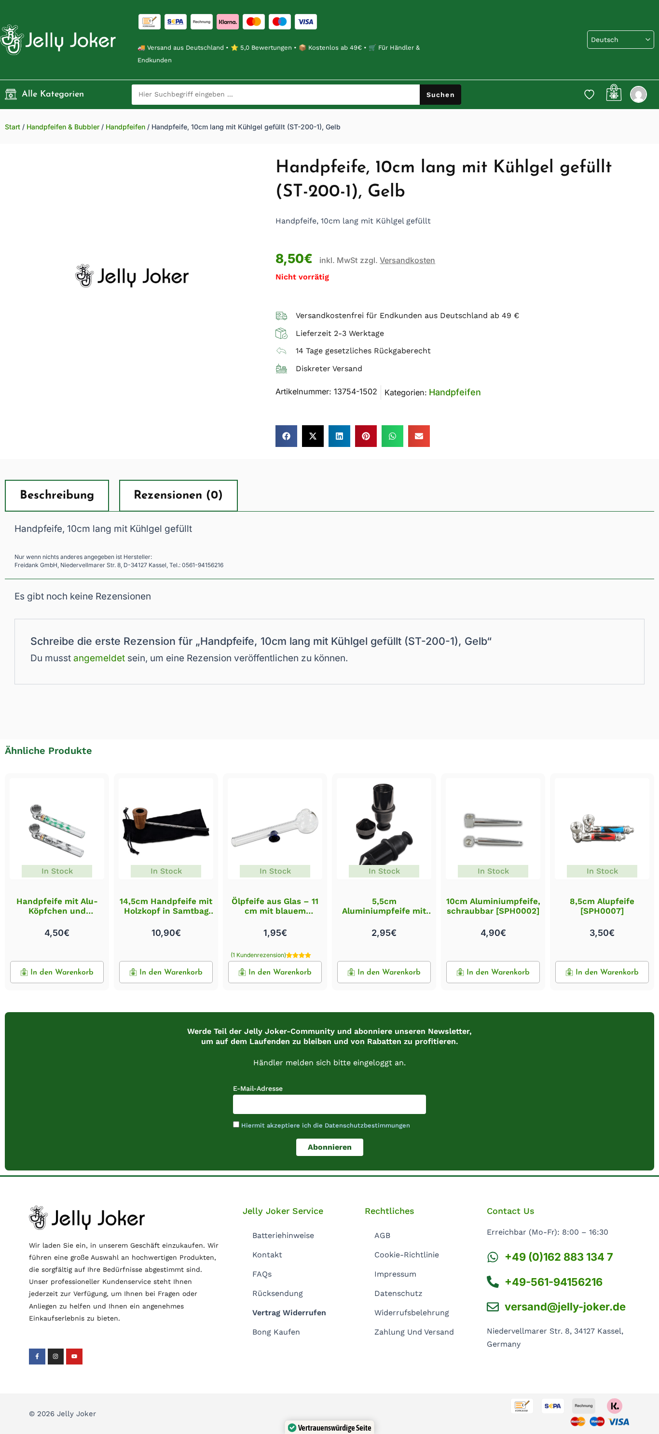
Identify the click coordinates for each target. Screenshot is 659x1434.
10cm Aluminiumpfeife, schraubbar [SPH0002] (493, 906)
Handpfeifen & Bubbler (63, 127)
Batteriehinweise (283, 1235)
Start (12, 127)
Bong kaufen (276, 1332)
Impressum (395, 1274)
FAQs (262, 1274)
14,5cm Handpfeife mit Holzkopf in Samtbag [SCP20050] (166, 911)
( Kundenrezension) (258, 955)
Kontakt (267, 1254)
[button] (286, 436)
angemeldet (99, 658)
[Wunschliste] (590, 94)
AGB (382, 1235)
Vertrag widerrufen (289, 1312)
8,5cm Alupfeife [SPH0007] (602, 906)
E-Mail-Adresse (258, 1088)
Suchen (440, 94)
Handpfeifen (125, 127)
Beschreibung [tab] (57, 495)
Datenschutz (398, 1293)
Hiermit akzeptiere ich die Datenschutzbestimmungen (325, 1125)
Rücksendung (277, 1293)
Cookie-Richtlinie (406, 1254)
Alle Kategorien (53, 94)
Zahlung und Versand (414, 1332)
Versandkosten (407, 260)
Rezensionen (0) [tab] (178, 495)
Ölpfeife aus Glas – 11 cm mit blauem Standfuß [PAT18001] (275, 911)
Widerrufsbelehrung (411, 1312)
